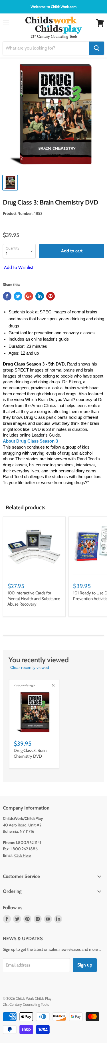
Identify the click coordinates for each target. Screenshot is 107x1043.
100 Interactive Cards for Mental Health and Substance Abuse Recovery (33, 598)
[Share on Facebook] (7, 296)
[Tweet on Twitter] (18, 296)
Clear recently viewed (29, 667)
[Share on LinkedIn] (39, 296)
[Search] (96, 48)
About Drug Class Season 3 (30, 441)
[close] (53, 685)
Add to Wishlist (18, 267)
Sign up (84, 965)
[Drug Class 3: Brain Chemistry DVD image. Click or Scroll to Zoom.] (53, 117)
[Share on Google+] (29, 296)
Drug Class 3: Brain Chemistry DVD (30, 753)
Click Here (22, 855)
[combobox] (46, 48)
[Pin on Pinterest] (50, 296)
